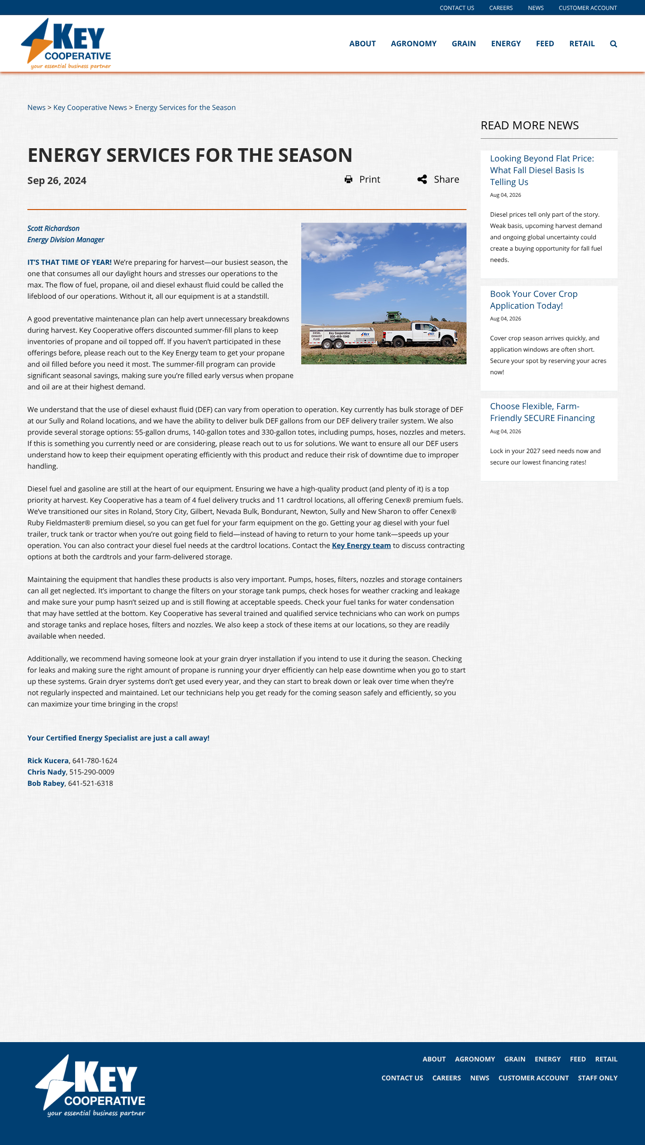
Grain (464, 43)
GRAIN (515, 1059)
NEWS (479, 1078)
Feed (545, 43)
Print (370, 179)
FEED (578, 1059)
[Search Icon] (613, 43)
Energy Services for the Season (185, 107)
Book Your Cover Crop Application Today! (534, 300)
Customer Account (588, 8)
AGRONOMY (475, 1059)
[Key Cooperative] (79, 43)
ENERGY (548, 1059)
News (535, 8)
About (362, 43)
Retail (582, 43)
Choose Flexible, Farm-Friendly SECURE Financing (542, 412)
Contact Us (457, 8)
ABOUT (434, 1059)
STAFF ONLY (598, 1078)
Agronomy (414, 43)
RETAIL (606, 1059)
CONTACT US (402, 1078)
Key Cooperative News (90, 107)
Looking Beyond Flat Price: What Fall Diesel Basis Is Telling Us (542, 170)
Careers (501, 8)
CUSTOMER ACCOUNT (534, 1078)
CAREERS (447, 1078)
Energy (506, 43)
